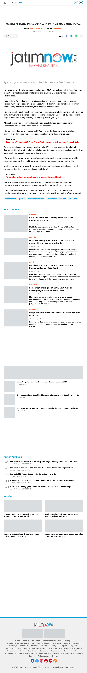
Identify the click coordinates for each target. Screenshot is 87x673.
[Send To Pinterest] (81, 36)
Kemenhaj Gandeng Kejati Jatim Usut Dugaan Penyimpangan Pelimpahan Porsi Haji (50, 289)
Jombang (23, 648)
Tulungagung (43, 656)
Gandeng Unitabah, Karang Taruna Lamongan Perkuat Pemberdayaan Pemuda (43, 480)
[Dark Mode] (76, 2)
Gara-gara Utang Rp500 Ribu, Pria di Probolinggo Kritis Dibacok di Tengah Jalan (43, 142)
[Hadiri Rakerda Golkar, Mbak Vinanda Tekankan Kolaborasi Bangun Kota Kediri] (16, 270)
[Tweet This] (71, 36)
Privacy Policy (69, 641)
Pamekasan (56, 651)
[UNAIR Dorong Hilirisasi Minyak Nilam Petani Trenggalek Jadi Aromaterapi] (23, 506)
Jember (78, 653)
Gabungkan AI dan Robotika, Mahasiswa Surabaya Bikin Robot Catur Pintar (48, 395)
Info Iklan (36, 641)
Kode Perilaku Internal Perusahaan (20, 643)
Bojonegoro (30, 653)
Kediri (22, 651)
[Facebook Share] (66, 36)
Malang (77, 648)
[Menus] (5, 3)
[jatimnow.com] (15, 2)
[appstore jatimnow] (54, 634)
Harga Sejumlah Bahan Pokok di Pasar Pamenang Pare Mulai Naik (54, 314)
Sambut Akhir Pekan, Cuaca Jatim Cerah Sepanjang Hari (33, 474)
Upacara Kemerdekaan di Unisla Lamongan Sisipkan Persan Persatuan (22, 535)
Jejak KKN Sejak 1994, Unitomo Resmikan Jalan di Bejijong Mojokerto (61, 515)
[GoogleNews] (50, 661)
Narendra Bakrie (37, 28)
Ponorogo (34, 648)
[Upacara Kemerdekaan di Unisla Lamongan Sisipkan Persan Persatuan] (23, 526)
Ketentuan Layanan (72, 643)
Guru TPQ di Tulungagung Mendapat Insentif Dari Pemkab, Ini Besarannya (40, 487)
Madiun (45, 648)
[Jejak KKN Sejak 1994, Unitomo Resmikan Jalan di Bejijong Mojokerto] (64, 506)
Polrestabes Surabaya (56, 199)
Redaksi (26, 641)
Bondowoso (55, 653)
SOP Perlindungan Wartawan (49, 643)
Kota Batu (24, 646)
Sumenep (68, 651)
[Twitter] (37, 661)
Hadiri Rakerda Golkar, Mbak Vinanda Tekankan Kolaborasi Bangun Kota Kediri (51, 266)
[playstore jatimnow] (32, 634)
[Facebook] (32, 661)
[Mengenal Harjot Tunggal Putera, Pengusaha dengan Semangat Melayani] (9, 412)
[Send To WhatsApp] (76, 36)
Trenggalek (42, 653)
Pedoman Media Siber (52, 641)
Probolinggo (12, 651)
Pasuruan (67, 648)
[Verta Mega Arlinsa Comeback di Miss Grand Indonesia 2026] (9, 386)
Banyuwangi (11, 648)
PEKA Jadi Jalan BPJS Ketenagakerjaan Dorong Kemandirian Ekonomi (51, 219)
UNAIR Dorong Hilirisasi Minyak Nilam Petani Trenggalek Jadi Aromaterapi (22, 515)
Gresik (44, 646)
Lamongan (54, 646)
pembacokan (10, 199)
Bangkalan (32, 651)
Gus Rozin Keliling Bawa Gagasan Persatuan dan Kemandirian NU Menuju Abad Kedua (51, 242)
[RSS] (55, 661)
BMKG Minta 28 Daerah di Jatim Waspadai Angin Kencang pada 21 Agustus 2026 (43, 462)
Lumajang (9, 653)
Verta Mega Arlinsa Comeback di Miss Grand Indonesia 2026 (42, 382)
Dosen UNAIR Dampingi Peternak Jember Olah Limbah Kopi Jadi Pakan (64, 535)
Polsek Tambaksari (36, 199)
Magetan (73, 646)
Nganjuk (32, 656)
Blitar (77, 651)
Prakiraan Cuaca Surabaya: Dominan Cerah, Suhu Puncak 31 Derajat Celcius (41, 468)
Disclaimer (15, 641)
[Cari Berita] (81, 2)
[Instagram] (41, 661)
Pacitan (55, 656)
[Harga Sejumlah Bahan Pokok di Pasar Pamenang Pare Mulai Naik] (16, 317)
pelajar (22, 199)
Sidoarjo (34, 646)
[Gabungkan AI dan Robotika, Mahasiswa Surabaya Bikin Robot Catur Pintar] (9, 399)
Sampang (44, 651)
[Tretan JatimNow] (43, 372)
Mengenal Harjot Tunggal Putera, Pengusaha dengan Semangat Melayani (47, 408)
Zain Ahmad (58, 28)
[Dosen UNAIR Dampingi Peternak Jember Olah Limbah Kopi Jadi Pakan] (64, 526)
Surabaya (73, 199)
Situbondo (67, 653)
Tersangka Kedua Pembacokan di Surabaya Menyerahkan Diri (34, 177)
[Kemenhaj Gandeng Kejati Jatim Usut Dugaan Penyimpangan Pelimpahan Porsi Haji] (16, 294)
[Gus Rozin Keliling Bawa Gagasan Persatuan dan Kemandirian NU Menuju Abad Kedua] (16, 246)
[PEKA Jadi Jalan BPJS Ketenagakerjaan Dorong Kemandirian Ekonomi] (16, 223)
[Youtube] (46, 661)
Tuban (19, 653)
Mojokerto (55, 648)
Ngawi (64, 646)
